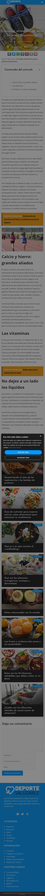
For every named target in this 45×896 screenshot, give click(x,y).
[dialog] (22, 448)
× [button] (40, 436)
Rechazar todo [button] (23, 458)
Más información (15, 447)
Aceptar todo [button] (23, 452)
